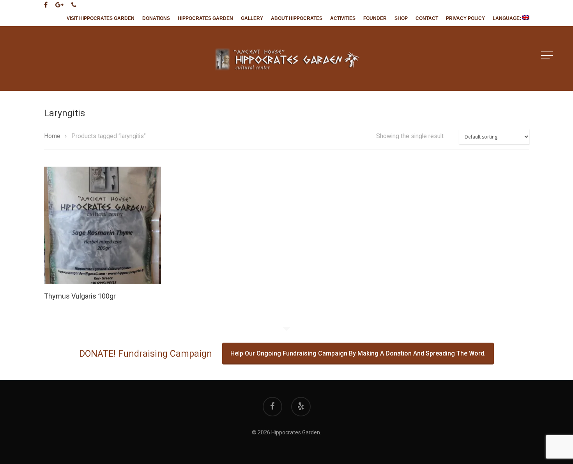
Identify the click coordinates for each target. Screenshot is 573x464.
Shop (401, 18)
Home (52, 136)
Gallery (252, 18)
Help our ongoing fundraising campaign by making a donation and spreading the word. (358, 353)
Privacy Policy (465, 18)
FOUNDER (375, 18)
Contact (427, 18)
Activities (342, 18)
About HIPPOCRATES (296, 18)
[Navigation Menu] (547, 55)
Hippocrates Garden (205, 18)
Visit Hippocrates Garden (100, 18)
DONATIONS (156, 18)
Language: (507, 18)
